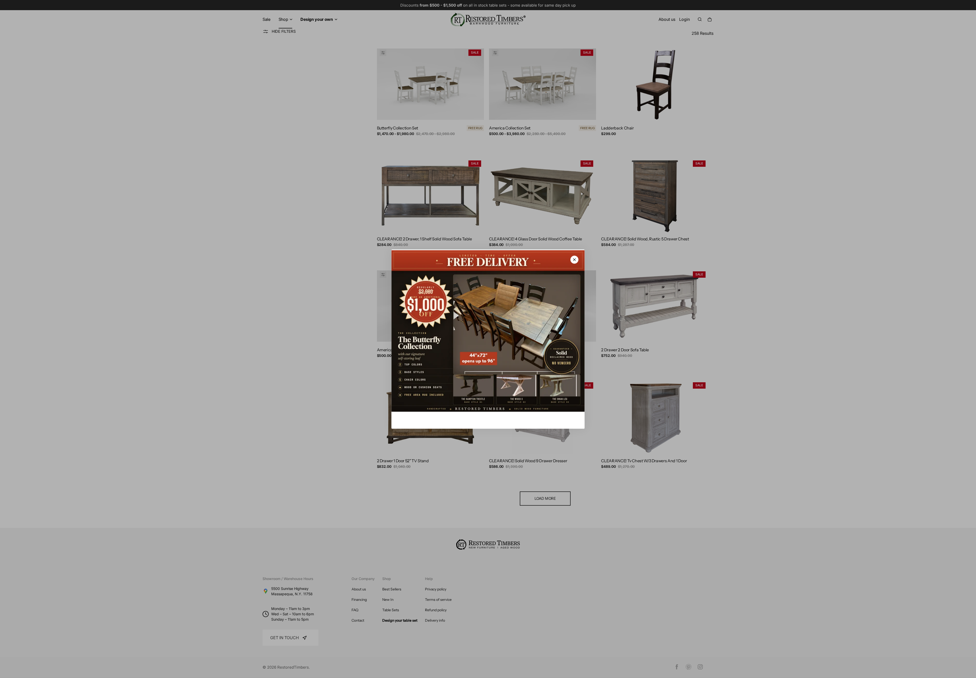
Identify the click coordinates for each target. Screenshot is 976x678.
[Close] (574, 259)
